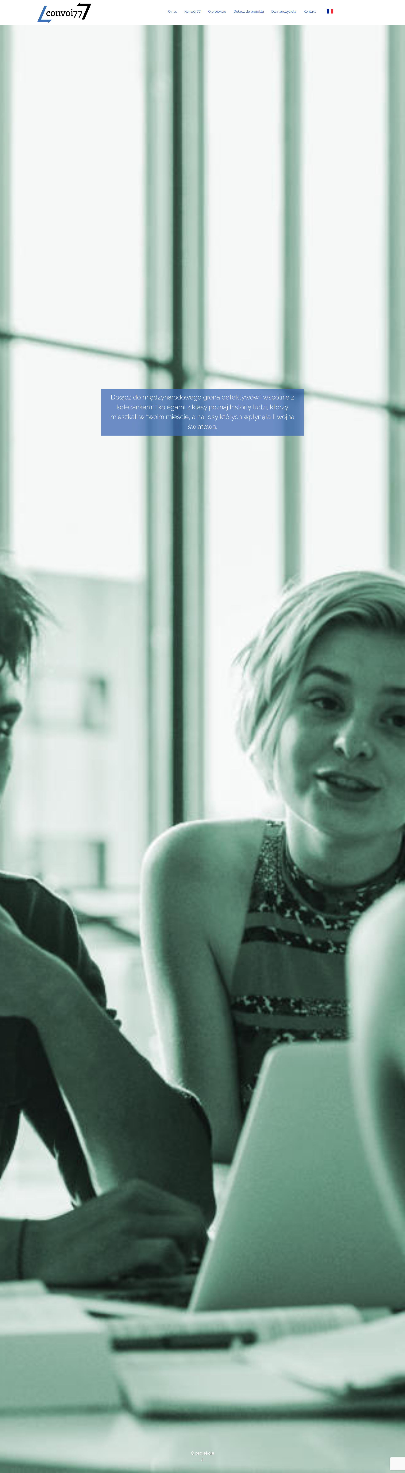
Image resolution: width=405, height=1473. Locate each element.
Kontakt (310, 11)
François (329, 11)
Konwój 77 (192, 11)
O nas (172, 11)
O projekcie (217, 11)
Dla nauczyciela (283, 11)
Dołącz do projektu (249, 11)
